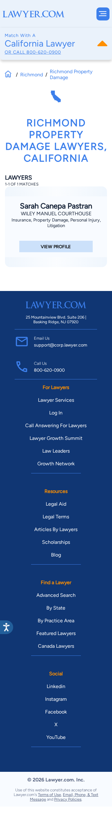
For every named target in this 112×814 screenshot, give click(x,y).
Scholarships (56, 542)
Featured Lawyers (56, 633)
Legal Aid (56, 504)
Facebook (56, 712)
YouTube (56, 737)
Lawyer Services (56, 400)
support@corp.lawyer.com (60, 345)
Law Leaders (56, 451)
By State (55, 608)
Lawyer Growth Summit (56, 438)
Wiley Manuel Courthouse (56, 214)
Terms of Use (49, 794)
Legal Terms (56, 517)
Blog (56, 555)
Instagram (56, 699)
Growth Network (56, 464)
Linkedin (56, 686)
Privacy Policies (68, 799)
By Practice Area (56, 621)
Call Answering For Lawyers (55, 425)
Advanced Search (56, 595)
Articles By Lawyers (55, 529)
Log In (56, 413)
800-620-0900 (43, 52)
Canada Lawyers (56, 646)
